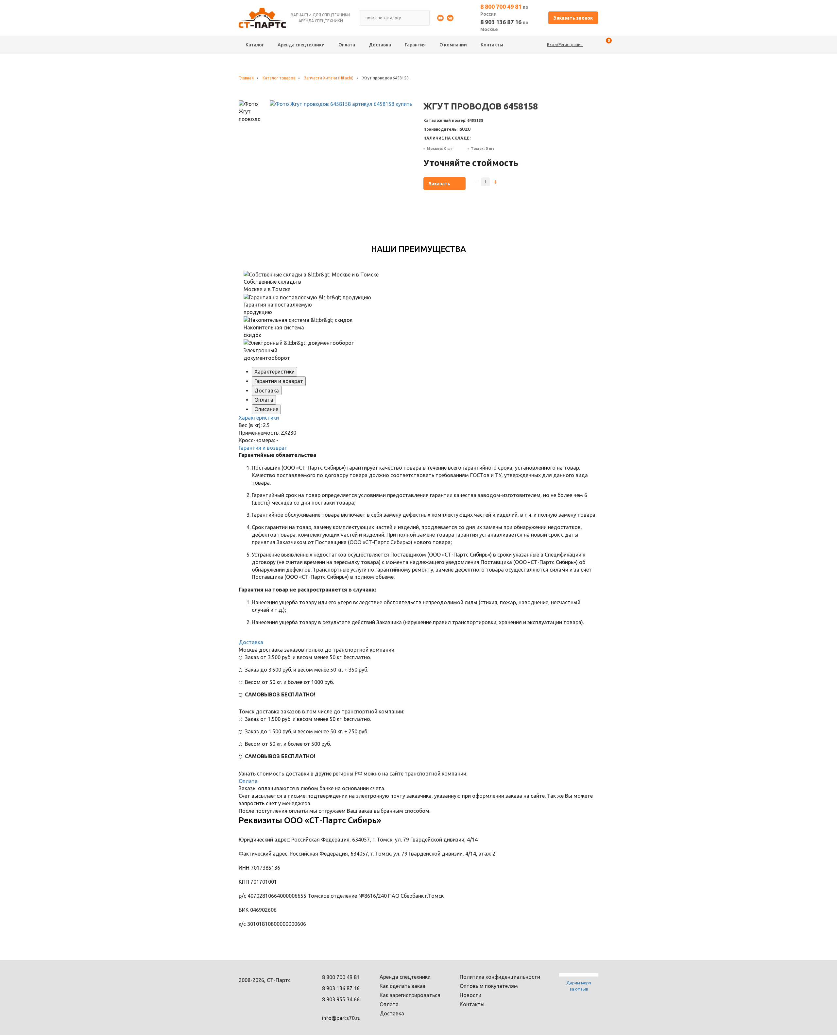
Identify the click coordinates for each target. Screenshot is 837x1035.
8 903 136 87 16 (504, 25)
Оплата (346, 44)
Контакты (492, 44)
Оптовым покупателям (489, 986)
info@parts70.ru (341, 1018)
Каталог (255, 44)
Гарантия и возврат (278, 381)
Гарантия (415, 44)
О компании (453, 44)
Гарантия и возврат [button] (263, 448)
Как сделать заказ (402, 986)
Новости (470, 995)
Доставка (380, 44)
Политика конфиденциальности (500, 977)
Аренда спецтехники (301, 44)
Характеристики (274, 372)
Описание (266, 409)
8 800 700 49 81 (504, 10)
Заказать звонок (573, 18)
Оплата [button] (248, 781)
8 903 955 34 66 (341, 999)
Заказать (439, 183)
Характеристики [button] (259, 418)
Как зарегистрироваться (410, 995)
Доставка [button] (251, 642)
